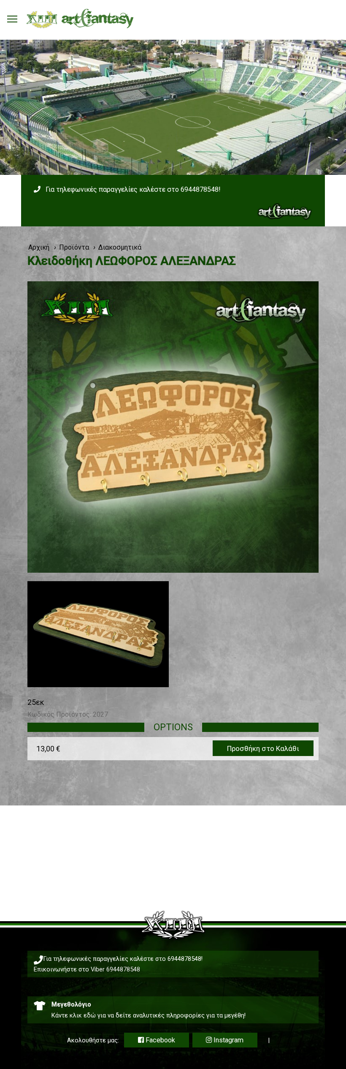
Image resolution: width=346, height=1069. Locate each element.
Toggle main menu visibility (12, 18)
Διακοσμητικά (119, 247)
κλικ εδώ (83, 1015)
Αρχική (38, 247)
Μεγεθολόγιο (71, 1004)
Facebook (159, 1040)
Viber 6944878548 (115, 969)
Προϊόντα (74, 247)
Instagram (227, 1040)
